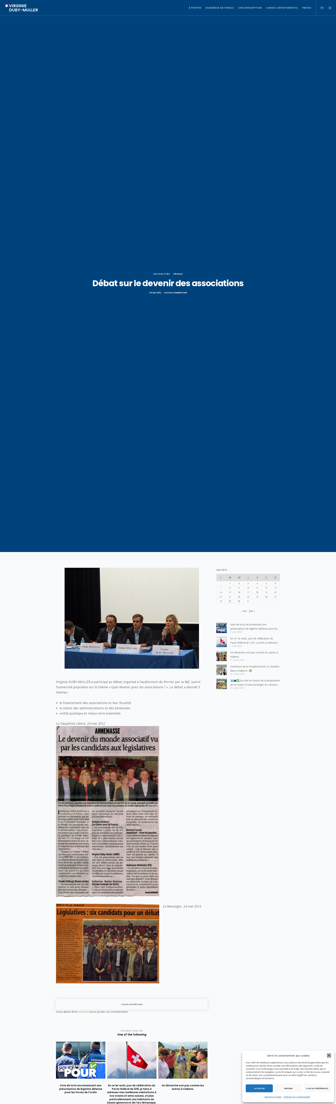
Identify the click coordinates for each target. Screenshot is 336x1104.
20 (275, 592)
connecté (83, 1012)
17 (248, 592)
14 (221, 592)
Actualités (161, 273)
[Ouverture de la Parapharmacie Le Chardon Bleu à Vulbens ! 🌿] (221, 669)
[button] (329, 1055)
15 (230, 592)
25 (257, 596)
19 (266, 592)
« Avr (244, 611)
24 (248, 596)
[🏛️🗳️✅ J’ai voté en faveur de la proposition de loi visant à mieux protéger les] (221, 683)
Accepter (259, 1088)
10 (248, 587)
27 (275, 596)
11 (257, 587)
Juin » (252, 611)
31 (248, 601)
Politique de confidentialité (297, 1096)
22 (230, 596)
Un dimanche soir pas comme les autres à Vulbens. (254, 654)
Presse (178, 273)
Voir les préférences (317, 1088)
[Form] (320, 8)
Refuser (288, 1088)
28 (221, 601)
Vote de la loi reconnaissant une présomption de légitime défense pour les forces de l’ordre (254, 627)
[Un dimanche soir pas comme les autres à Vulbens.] (221, 655)
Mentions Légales (273, 1096)
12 (266, 587)
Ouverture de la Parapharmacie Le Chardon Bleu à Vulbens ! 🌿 (254, 668)
